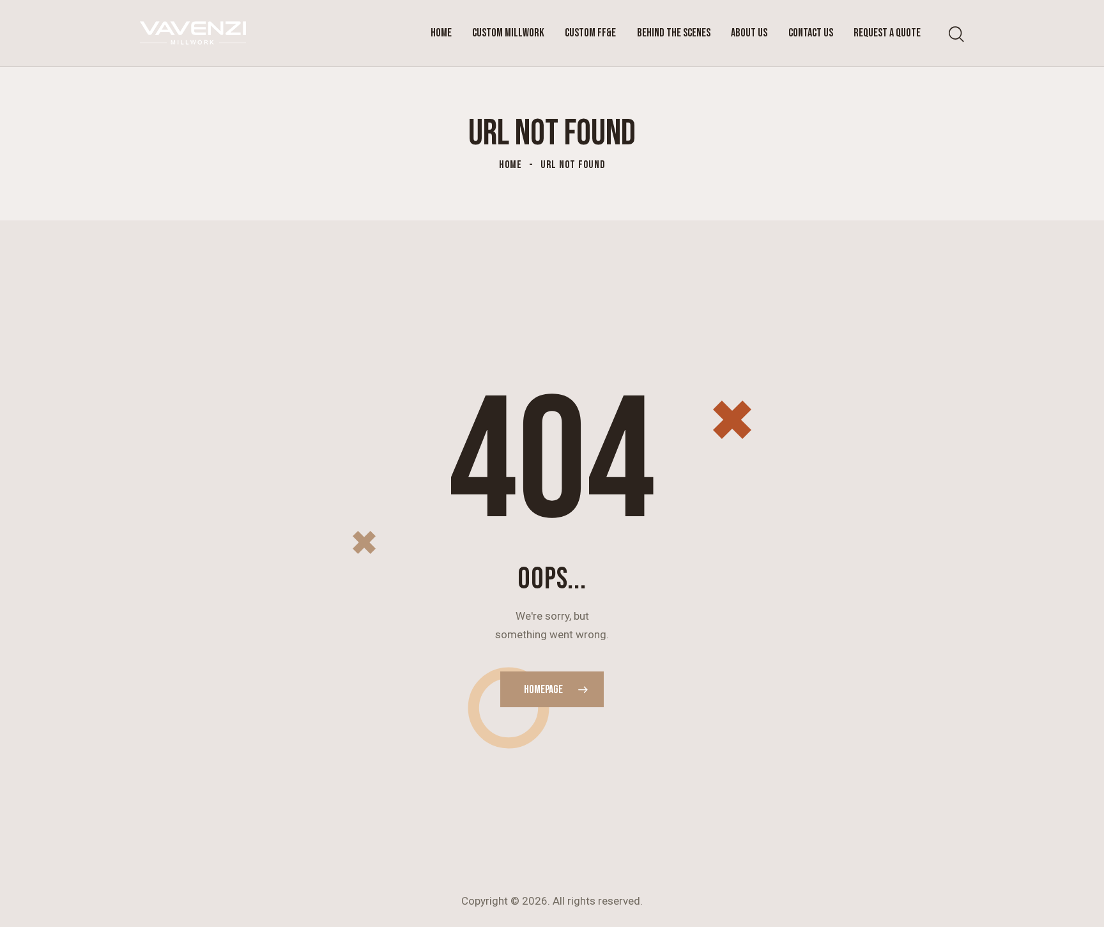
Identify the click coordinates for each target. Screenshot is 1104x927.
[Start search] (956, 34)
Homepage (543, 689)
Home (510, 164)
